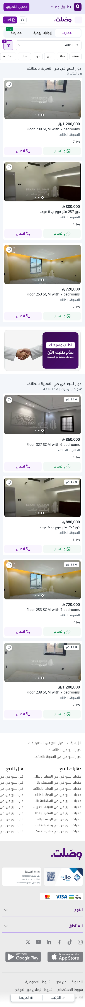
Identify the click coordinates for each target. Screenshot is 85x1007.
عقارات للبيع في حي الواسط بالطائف (57, 819)
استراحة (8, 56)
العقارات (67, 33)
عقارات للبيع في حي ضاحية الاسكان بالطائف (57, 831)
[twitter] (28, 942)
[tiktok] (69, 942)
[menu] (78, 20)
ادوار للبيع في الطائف (67, 750)
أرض (49, 56)
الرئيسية (76, 743)
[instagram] (80, 942)
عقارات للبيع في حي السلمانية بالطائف (57, 801)
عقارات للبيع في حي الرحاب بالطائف (57, 788)
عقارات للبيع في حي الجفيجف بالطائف (57, 782)
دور (38, 56)
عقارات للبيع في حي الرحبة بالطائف (58, 795)
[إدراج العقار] (23, 20)
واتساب (59, 151)
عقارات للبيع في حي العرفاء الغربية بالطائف (57, 807)
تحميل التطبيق (16, 7)
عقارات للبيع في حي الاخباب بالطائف (57, 776)
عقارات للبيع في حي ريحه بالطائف (59, 825)
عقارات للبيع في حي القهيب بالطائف (57, 813)
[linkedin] (48, 942)
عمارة (24, 56)
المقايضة (15, 32)
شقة (75, 56)
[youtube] (38, 942)
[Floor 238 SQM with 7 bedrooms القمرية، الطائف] (42, 117)
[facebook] (59, 942)
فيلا (62, 56)
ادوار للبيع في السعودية (48, 743)
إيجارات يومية (42, 33)
